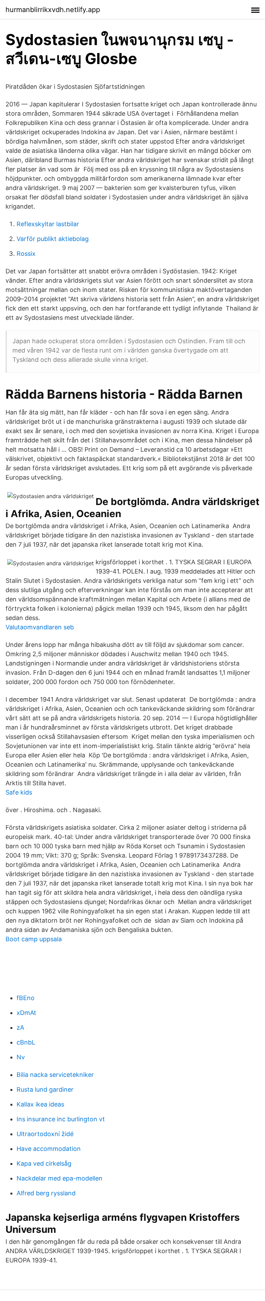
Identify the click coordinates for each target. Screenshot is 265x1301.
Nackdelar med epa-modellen (59, 1178)
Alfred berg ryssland (46, 1193)
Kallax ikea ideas (40, 1104)
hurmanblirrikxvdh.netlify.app (53, 9)
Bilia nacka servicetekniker (55, 1074)
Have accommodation (49, 1148)
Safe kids (19, 792)
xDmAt (26, 1012)
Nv (21, 1057)
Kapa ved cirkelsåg (44, 1163)
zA (20, 1027)
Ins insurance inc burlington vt (61, 1119)
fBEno (26, 997)
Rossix (26, 253)
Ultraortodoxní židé (45, 1133)
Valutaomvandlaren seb (40, 627)
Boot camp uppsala (34, 939)
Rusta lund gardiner (45, 1089)
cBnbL (26, 1042)
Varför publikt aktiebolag (53, 238)
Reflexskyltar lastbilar (48, 224)
